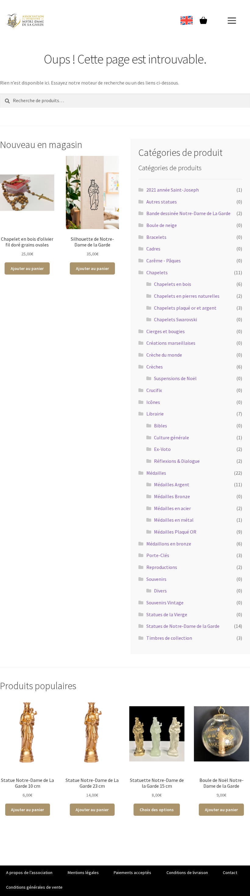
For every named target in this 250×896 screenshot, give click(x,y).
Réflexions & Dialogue (177, 461)
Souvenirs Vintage (165, 602)
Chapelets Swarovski (175, 319)
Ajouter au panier (27, 268)
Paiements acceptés (132, 872)
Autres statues (161, 202)
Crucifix (154, 390)
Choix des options (157, 809)
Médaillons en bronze (168, 544)
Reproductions (161, 567)
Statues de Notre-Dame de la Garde (183, 626)
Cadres (153, 249)
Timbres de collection (169, 638)
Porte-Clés (157, 555)
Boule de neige (161, 225)
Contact (230, 872)
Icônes (153, 402)
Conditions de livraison (187, 872)
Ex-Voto (162, 449)
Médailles (156, 473)
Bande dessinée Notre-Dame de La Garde (188, 213)
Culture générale (171, 437)
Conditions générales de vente (34, 887)
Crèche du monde (164, 355)
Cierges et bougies (165, 331)
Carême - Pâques (163, 260)
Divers (160, 591)
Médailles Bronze (172, 496)
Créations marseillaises (170, 343)
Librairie (155, 414)
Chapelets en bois (172, 284)
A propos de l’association (29, 872)
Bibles (160, 426)
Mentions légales (83, 872)
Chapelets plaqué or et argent (185, 308)
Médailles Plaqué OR (175, 532)
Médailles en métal (174, 520)
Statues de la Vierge (166, 614)
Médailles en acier (172, 508)
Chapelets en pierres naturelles (187, 296)
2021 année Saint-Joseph (172, 190)
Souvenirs (156, 579)
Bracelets (156, 237)
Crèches (154, 367)
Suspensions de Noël (175, 378)
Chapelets (157, 272)
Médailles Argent (171, 484)
